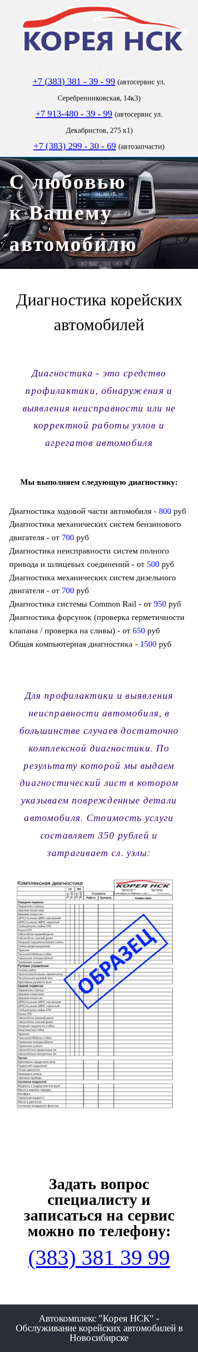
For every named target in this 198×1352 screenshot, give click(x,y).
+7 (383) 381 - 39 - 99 (74, 81)
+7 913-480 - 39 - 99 (73, 113)
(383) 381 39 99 (99, 1257)
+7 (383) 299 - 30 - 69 (75, 146)
